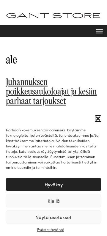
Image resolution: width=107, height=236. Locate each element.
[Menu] (99, 31)
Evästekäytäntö (50, 229)
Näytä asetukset (53, 217)
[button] (98, 119)
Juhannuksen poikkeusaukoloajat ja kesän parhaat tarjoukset (51, 92)
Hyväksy (54, 184)
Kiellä (54, 201)
